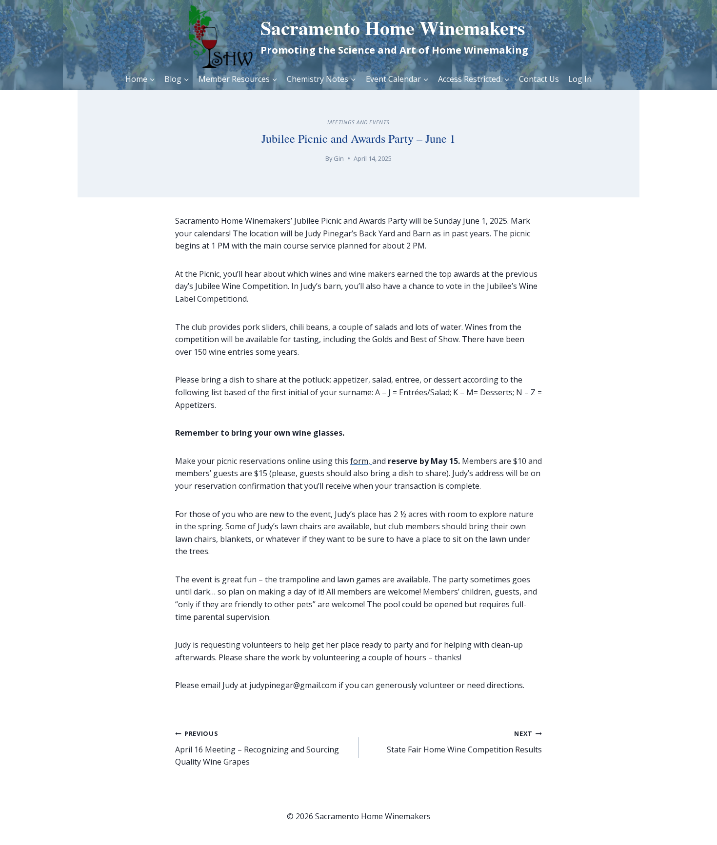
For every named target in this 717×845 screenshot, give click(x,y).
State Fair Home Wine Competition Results (464, 742)
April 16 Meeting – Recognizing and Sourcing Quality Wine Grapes (257, 748)
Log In (580, 79)
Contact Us (539, 79)
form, (361, 461)
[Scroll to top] (687, 820)
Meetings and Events (358, 122)
